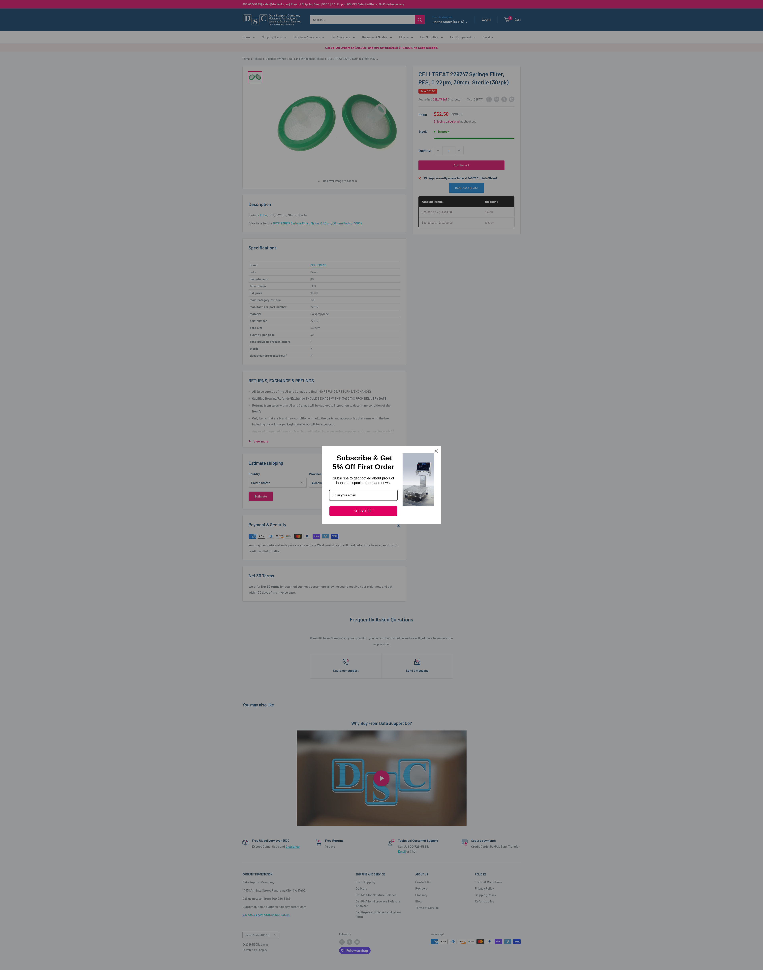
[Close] (436, 451)
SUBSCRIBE (363, 511)
